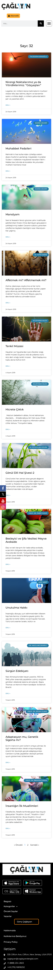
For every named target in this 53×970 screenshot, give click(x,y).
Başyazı (7, 901)
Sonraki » (34, 845)
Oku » (8, 105)
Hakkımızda (10, 930)
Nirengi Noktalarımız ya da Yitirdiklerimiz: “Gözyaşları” (23, 83)
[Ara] (41, 23)
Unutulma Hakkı (16, 607)
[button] (49, 23)
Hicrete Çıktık (15, 409)
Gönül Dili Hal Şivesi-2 (20, 472)
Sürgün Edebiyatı (17, 670)
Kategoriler (9, 906)
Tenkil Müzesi (14, 346)
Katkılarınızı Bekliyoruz (15, 936)
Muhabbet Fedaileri (18, 148)
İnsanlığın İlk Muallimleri (22, 805)
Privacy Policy (11, 942)
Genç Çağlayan (24, 921)
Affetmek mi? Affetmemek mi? (26, 280)
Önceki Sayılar (11, 911)
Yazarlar (8, 916)
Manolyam (12, 214)
